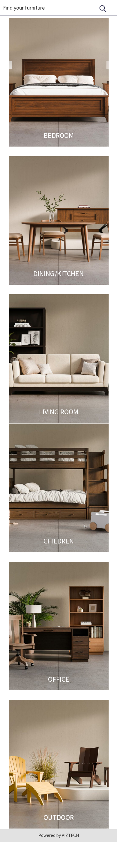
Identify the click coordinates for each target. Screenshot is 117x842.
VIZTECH (70, 835)
